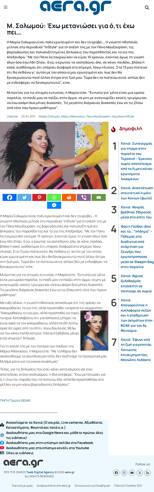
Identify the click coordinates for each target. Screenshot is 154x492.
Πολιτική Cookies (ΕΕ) (128, 485)
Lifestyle (12, 116)
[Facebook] (10, 197)
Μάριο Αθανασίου (73, 116)
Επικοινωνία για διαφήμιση (92, 485)
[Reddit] (69, 197)
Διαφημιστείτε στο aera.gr (54, 485)
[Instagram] (124, 473)
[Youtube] (132, 473)
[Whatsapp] (54, 197)
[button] (147, 7)
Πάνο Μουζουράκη (98, 116)
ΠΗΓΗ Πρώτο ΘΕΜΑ (15, 400)
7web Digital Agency (40, 472)
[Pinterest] (39, 197)
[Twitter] (24, 197)
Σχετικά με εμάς (22, 485)
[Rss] (147, 473)
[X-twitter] (140, 473)
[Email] (99, 197)
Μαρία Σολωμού (49, 116)
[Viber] (84, 197)
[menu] (5, 7)
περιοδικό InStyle (122, 116)
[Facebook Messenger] (54, 205)
